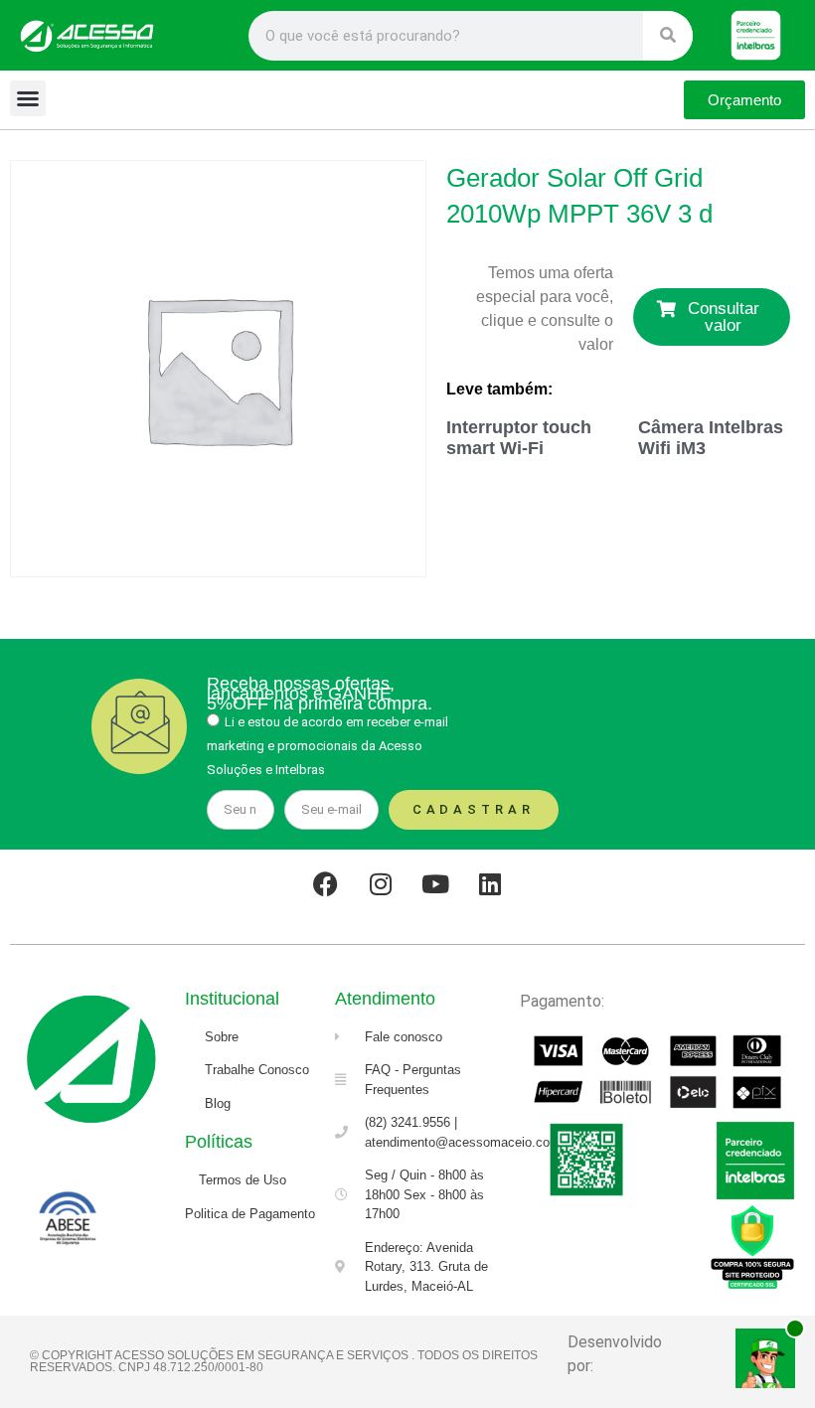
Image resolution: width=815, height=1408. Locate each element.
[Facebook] (326, 884)
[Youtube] (435, 884)
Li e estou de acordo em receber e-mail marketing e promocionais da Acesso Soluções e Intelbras (327, 745)
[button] (28, 98)
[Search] (668, 36)
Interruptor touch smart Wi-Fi (518, 438)
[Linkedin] (490, 884)
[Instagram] (381, 884)
